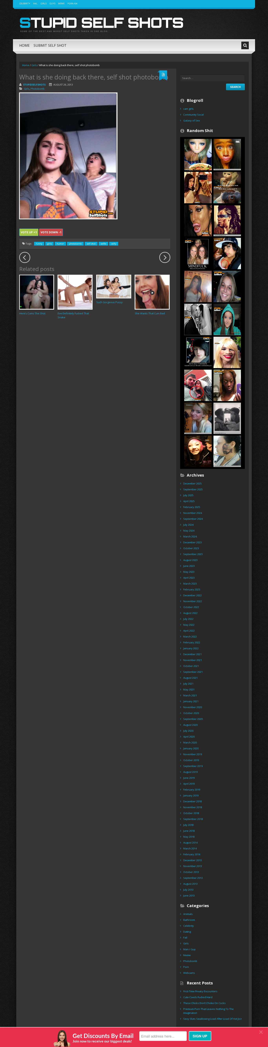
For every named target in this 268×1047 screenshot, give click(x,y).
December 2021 (192, 654)
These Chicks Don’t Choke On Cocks (204, 1003)
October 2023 (191, 548)
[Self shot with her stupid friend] (198, 187)
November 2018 (192, 807)
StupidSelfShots (34, 84)
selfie (103, 243)
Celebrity (24, 3)
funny (39, 243)
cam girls (188, 108)
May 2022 (188, 625)
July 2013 (188, 889)
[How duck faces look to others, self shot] (227, 187)
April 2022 (189, 630)
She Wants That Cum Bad (150, 313)
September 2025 (193, 489)
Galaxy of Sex (191, 120)
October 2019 (191, 760)
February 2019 (191, 789)
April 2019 (189, 783)
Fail (35, 3)
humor (60, 243)
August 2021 (190, 677)
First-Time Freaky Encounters (200, 991)
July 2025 (188, 495)
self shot (91, 243)
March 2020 (190, 742)
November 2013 (192, 866)
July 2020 (188, 730)
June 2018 (189, 831)
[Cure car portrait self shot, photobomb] (198, 352)
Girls (43, 3)
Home (24, 45)
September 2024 (193, 519)
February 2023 (191, 589)
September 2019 (193, 766)
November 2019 (192, 754)
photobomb (75, 243)
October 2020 (191, 713)
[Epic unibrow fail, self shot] (227, 385)
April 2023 (189, 577)
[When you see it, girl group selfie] (198, 253)
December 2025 (192, 483)
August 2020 (190, 725)
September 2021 (193, 672)
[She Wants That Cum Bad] (152, 292)
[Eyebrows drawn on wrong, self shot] (227, 286)
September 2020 (193, 719)
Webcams (189, 973)
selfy (113, 243)
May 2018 (188, 836)
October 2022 (191, 607)
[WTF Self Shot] (198, 385)
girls (49, 243)
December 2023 (192, 542)
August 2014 (190, 842)
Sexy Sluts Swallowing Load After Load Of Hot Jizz (212, 1019)
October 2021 (191, 666)
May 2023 (188, 572)
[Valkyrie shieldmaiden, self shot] (227, 220)
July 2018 (188, 825)
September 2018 (193, 819)
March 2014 (190, 848)
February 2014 (191, 854)
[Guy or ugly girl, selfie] (227, 352)
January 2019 (191, 795)
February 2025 (191, 507)
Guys (52, 3)
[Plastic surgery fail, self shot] (198, 220)
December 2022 (192, 595)
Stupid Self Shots (101, 22)
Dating (187, 931)
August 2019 (190, 772)
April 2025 (189, 501)
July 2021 (188, 683)
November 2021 (192, 660)
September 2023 (193, 554)
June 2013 (189, 895)
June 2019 (189, 778)
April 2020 (189, 736)
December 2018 (192, 801)
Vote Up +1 (29, 232)
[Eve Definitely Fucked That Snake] (75, 292)
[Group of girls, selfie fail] (227, 418)
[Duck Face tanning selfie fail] (227, 154)
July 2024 (188, 524)
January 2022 (191, 648)
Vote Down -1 (51, 232)
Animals (188, 914)
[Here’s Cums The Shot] (36, 292)
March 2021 (190, 695)
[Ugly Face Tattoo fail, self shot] (227, 451)
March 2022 (190, 636)
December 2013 (192, 860)
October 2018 (191, 813)
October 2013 (191, 872)
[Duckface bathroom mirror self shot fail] (198, 286)
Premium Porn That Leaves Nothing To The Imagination (208, 1011)
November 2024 (192, 513)
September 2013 (193, 878)
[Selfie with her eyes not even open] (198, 451)
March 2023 (190, 583)
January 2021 (191, 701)
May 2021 (188, 689)
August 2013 (190, 884)
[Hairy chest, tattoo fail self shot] (227, 253)
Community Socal (193, 114)
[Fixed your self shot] (198, 154)
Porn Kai (72, 3)
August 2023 (190, 560)
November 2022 (192, 601)
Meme (61, 3)
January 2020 (191, 748)
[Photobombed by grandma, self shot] (198, 319)
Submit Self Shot (50, 45)
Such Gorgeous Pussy (109, 302)
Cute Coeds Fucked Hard (197, 997)
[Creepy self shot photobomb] (198, 418)
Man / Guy (189, 949)
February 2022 (191, 642)
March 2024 (190, 536)
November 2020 (192, 707)
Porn (186, 967)
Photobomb (38, 88)
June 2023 (189, 566)
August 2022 (190, 613)
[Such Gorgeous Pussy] (113, 286)
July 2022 (188, 619)
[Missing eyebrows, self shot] (227, 319)
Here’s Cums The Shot (32, 313)
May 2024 (188, 530)
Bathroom (189, 920)
